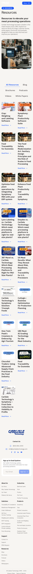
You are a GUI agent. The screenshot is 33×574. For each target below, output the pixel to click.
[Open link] (8, 116)
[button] (29, 3)
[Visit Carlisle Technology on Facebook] (11, 452)
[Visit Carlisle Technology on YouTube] (21, 452)
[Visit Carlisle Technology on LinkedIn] (18, 452)
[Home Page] (5, 3)
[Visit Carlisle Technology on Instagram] (15, 452)
